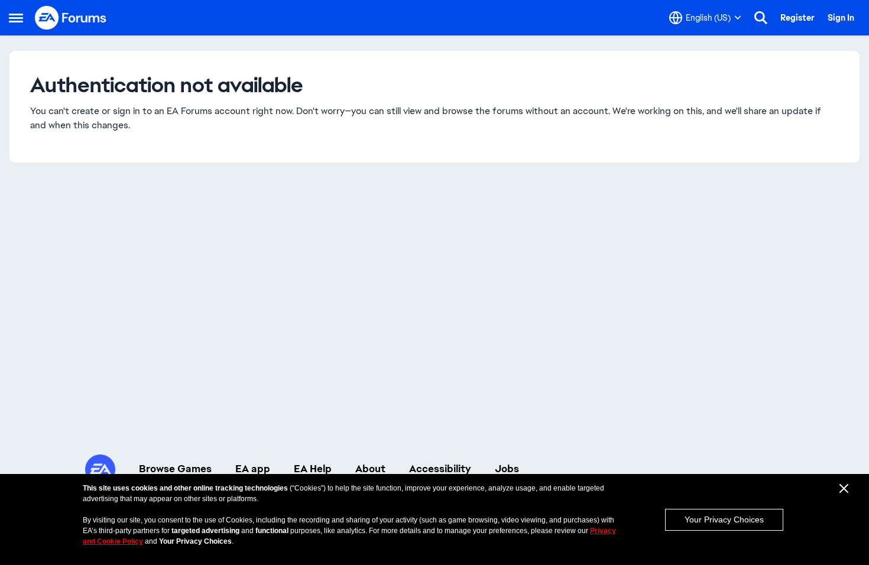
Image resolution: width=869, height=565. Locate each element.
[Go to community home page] (71, 18)
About (370, 468)
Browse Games (175, 468)
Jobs (507, 468)
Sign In (841, 17)
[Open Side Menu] (16, 18)
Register (797, 17)
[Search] (761, 18)
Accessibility (440, 468)
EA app (252, 468)
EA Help (313, 468)
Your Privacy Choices (724, 519)
